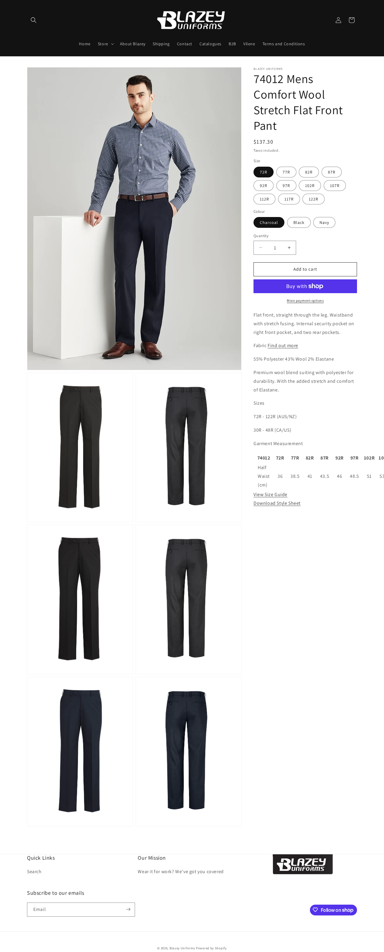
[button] (33, 20)
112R (264, 199)
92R (263, 185)
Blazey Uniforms (182, 948)
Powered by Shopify (211, 948)
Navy (324, 222)
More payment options (305, 300)
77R (286, 172)
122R (313, 199)
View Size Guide (270, 494)
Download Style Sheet (277, 503)
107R (335, 185)
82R (309, 172)
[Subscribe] (128, 909)
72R (263, 172)
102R (310, 185)
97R (286, 185)
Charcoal (269, 222)
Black (298, 222)
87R (331, 172)
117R (289, 199)
